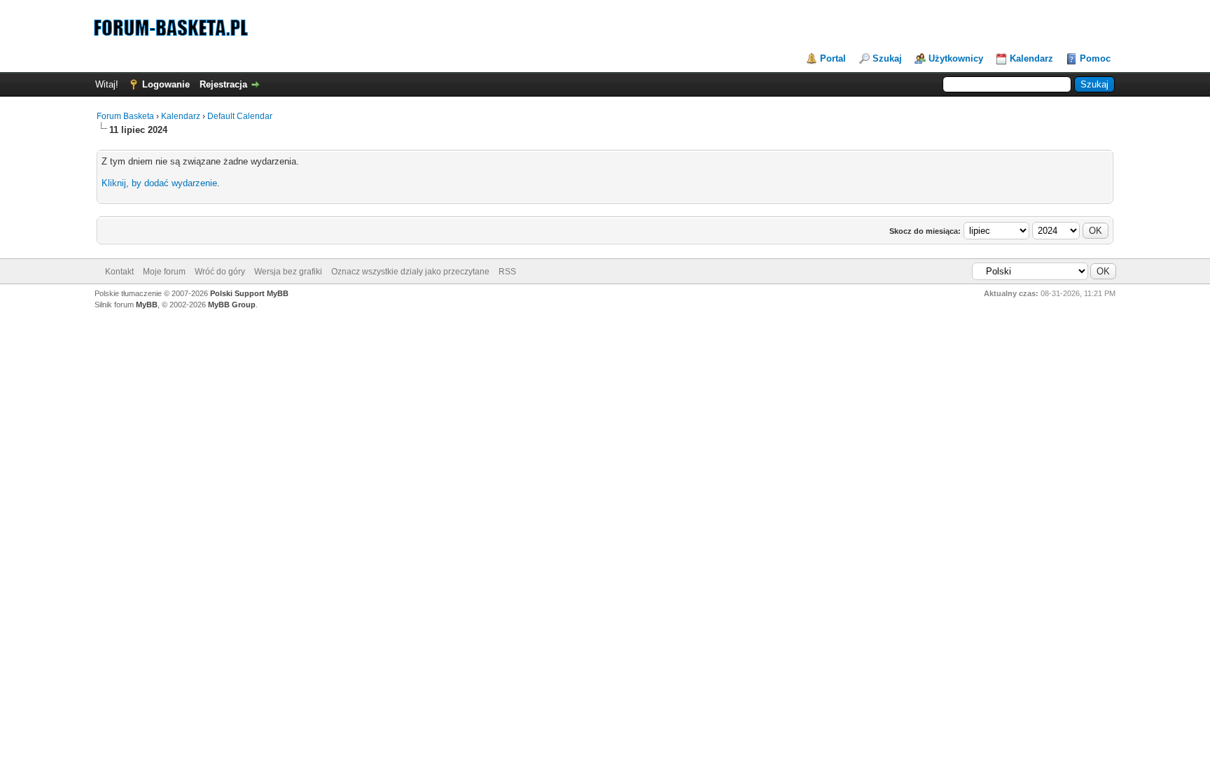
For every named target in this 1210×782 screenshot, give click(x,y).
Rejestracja (223, 84)
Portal (833, 58)
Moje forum (164, 272)
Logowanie (166, 84)
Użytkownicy (956, 58)
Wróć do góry (220, 272)
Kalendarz (1031, 58)
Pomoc (1095, 58)
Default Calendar (239, 116)
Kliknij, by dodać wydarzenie (159, 183)
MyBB (147, 304)
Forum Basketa (125, 116)
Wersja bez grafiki (288, 272)
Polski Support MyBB (249, 293)
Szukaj (887, 58)
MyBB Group (232, 304)
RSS (507, 272)
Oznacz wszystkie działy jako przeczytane (410, 272)
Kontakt (119, 272)
